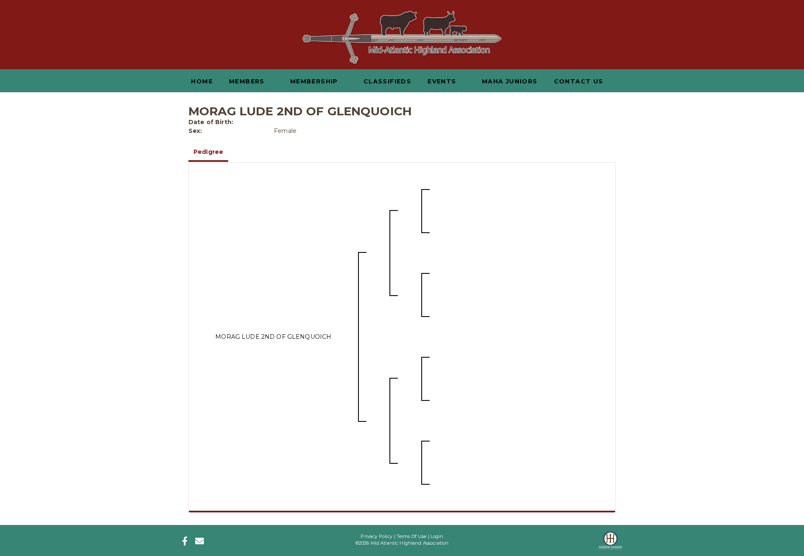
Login (436, 536)
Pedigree (208, 152)
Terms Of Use (412, 536)
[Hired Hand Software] (610, 538)
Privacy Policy (376, 536)
